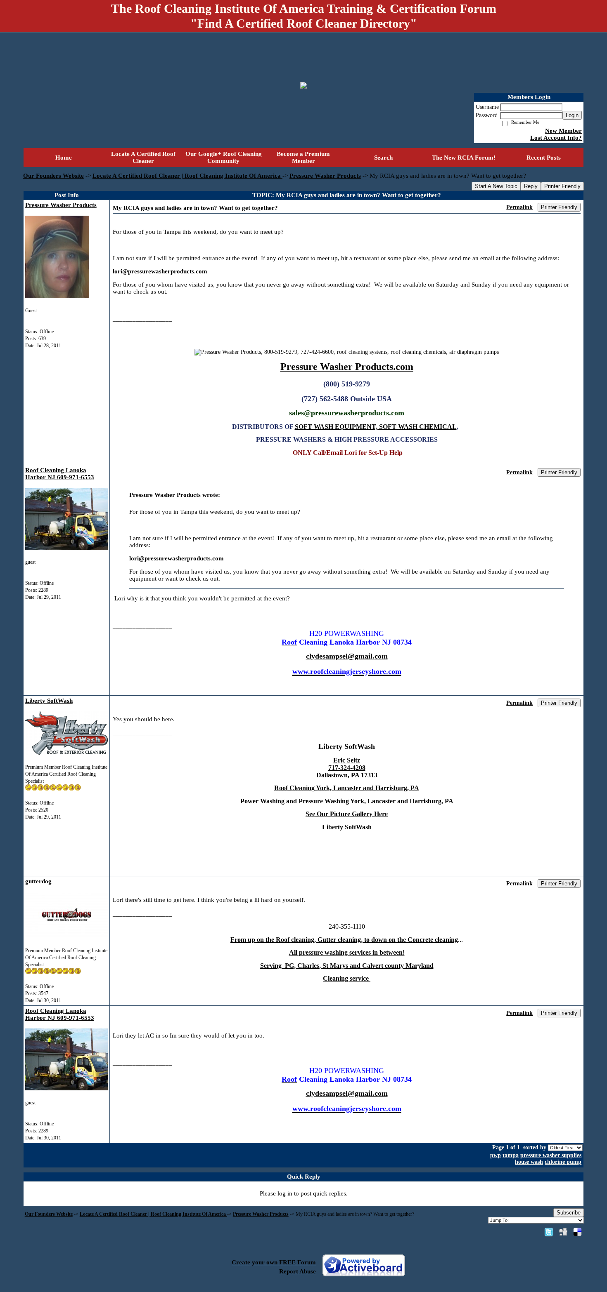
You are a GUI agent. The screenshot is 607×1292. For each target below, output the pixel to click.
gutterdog (38, 881)
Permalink (519, 207)
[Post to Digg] (563, 1231)
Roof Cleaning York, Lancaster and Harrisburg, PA (346, 787)
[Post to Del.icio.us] (577, 1231)
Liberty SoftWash (49, 700)
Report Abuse (297, 1271)
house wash (529, 1162)
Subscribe (569, 1213)
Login (572, 115)
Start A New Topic (496, 186)
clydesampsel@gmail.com (347, 656)
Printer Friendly (562, 186)
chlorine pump (563, 1162)
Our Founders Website (53, 175)
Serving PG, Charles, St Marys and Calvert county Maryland (347, 965)
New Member (563, 130)
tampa (511, 1155)
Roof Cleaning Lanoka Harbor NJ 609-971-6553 (59, 473)
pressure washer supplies (550, 1155)
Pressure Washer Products (325, 175)
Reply (531, 186)
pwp (495, 1155)
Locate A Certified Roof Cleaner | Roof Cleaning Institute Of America (187, 175)
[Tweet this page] (548, 1231)
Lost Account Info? (556, 137)
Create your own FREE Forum (274, 1262)
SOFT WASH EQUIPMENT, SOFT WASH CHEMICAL (376, 426)
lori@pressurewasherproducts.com (160, 271)
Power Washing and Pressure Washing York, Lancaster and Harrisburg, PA (346, 801)
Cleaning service (346, 978)
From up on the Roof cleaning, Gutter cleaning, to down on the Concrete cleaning (344, 939)
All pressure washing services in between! (347, 952)
